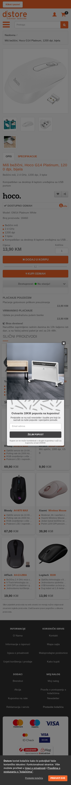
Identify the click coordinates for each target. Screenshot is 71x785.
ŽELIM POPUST (36, 434)
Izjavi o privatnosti (35, 768)
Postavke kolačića (34, 778)
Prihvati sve (57, 778)
